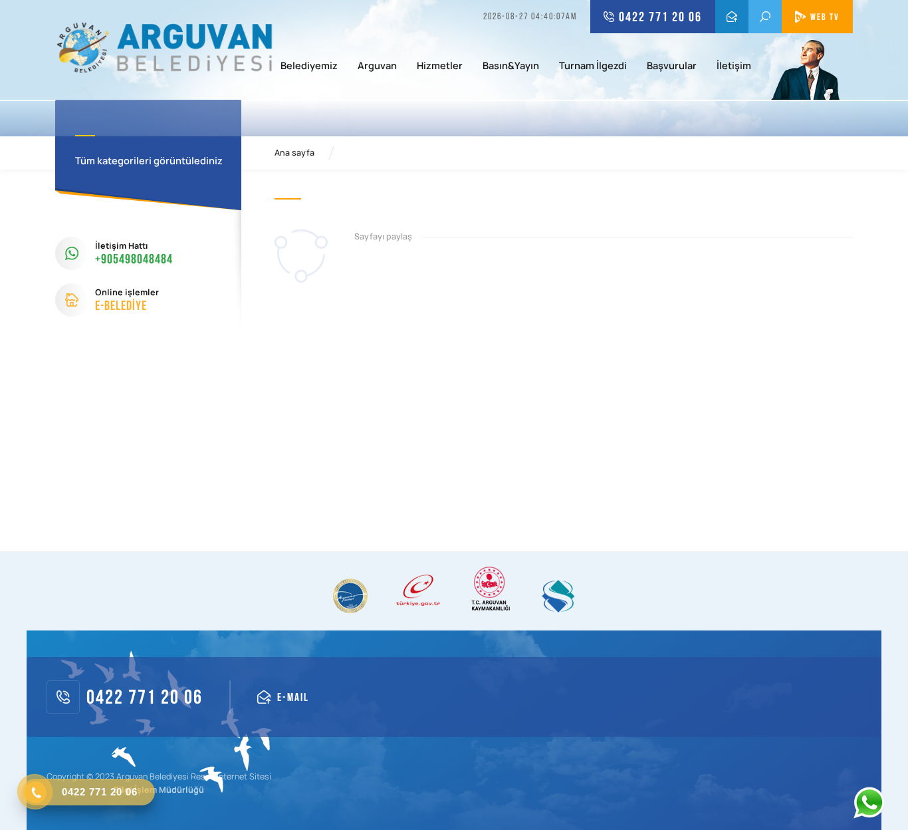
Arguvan (377, 66)
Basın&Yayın (511, 66)
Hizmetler (440, 66)
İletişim (734, 66)
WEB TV (825, 16)
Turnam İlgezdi (593, 66)
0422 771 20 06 (660, 16)
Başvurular (672, 66)
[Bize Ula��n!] (868, 802)
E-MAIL (731, 16)
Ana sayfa (294, 153)
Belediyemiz (309, 66)
